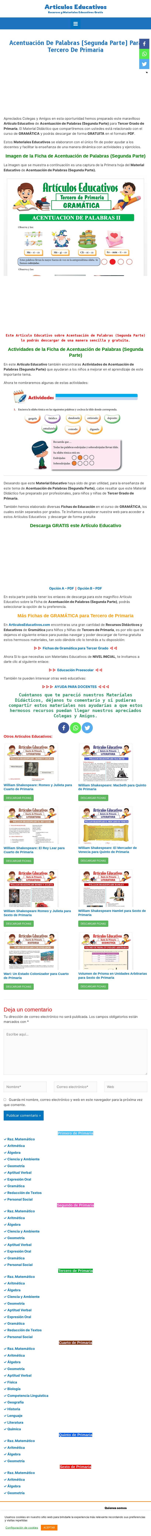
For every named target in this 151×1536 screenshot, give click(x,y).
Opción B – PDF (90, 588)
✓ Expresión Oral (17, 1179)
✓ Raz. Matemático (19, 1139)
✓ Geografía (14, 1402)
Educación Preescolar (75, 670)
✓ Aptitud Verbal (17, 1172)
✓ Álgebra (12, 1152)
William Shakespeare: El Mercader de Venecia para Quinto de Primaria (107, 850)
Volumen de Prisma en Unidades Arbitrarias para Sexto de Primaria (112, 976)
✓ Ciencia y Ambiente (22, 1159)
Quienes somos (116, 1508)
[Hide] (146, 72)
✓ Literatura (13, 1422)
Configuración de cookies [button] (22, 1527)
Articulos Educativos (76, 6)
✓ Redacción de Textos (23, 1193)
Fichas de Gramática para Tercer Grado (75, 648)
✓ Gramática (14, 1186)
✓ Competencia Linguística (26, 1396)
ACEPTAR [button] (49, 1527)
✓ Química (12, 1429)
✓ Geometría (14, 1166)
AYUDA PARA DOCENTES (76, 687)
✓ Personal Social (18, 1199)
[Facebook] (63, 727)
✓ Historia (12, 1409)
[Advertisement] (75, 88)
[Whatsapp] (75, 727)
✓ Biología (12, 1389)
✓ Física (10, 1382)
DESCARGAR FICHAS (18, 797)
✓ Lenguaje (13, 1416)
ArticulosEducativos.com (29, 625)
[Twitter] (87, 727)
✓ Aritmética (14, 1146)
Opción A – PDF (61, 588)
